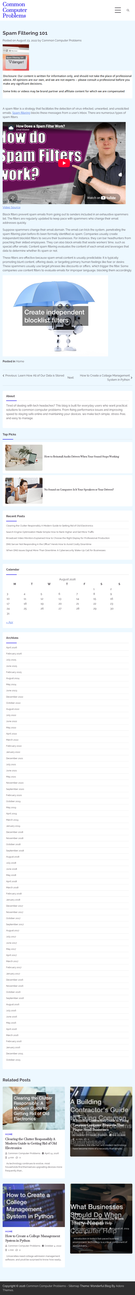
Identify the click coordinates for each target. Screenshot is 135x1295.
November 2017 (14, 912)
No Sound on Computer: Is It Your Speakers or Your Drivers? (79, 489)
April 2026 (11, 647)
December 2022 (14, 696)
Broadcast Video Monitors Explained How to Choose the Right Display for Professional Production (58, 538)
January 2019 (13, 825)
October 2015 (13, 1059)
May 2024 (11, 684)
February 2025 (14, 672)
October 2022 (13, 702)
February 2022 (14, 745)
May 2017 (11, 949)
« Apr (9, 622)
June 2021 (11, 770)
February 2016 (14, 1041)
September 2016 (15, 998)
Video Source (11, 207)
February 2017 (13, 967)
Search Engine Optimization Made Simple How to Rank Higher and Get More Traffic (50, 531)
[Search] (128, 10)
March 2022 (12, 739)
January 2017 (13, 973)
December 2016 (14, 979)
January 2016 (13, 1047)
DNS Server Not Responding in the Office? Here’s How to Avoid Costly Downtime (48, 544)
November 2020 (15, 782)
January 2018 (13, 899)
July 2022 (11, 715)
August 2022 (12, 709)
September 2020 (15, 789)
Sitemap (74, 1286)
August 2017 (12, 930)
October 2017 (13, 918)
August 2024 (12, 678)
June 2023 (11, 690)
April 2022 (11, 733)
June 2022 (11, 721)
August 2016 (12, 1004)
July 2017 (11, 936)
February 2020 (14, 795)
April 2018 (11, 881)
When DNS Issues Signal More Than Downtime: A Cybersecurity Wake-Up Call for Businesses (55, 550)
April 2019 (11, 813)
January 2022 (13, 752)
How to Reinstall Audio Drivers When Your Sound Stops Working (81, 456)
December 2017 (14, 905)
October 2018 (13, 844)
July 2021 (11, 764)
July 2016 (11, 1010)
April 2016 (11, 1029)
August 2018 (12, 856)
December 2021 (14, 758)
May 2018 (11, 875)
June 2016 (11, 1016)
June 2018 (11, 868)
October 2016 (13, 992)
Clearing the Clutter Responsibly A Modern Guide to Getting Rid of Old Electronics (49, 525)
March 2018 (12, 887)
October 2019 (13, 801)
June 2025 (11, 666)
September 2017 (15, 924)
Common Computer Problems (15, 10)
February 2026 (14, 653)
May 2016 (11, 1022)
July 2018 (11, 862)
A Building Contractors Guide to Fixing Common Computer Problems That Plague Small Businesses (101, 1125)
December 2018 (14, 832)
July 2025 (11, 659)
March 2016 (12, 1035)
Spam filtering (21, 112)
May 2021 (11, 776)
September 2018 (15, 850)
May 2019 (11, 807)
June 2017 (11, 942)
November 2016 (14, 985)
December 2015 (14, 1053)
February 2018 (14, 893)
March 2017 (12, 961)
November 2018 (14, 838)
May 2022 (11, 727)
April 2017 (11, 955)
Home (20, 361)
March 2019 (12, 819)
